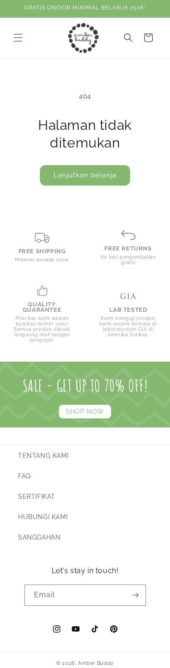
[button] (18, 38)
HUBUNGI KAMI (43, 517)
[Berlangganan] (136, 595)
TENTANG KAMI (43, 455)
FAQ (24, 476)
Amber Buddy (96, 663)
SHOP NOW (85, 411)
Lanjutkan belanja (85, 175)
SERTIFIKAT (36, 496)
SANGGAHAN (39, 537)
